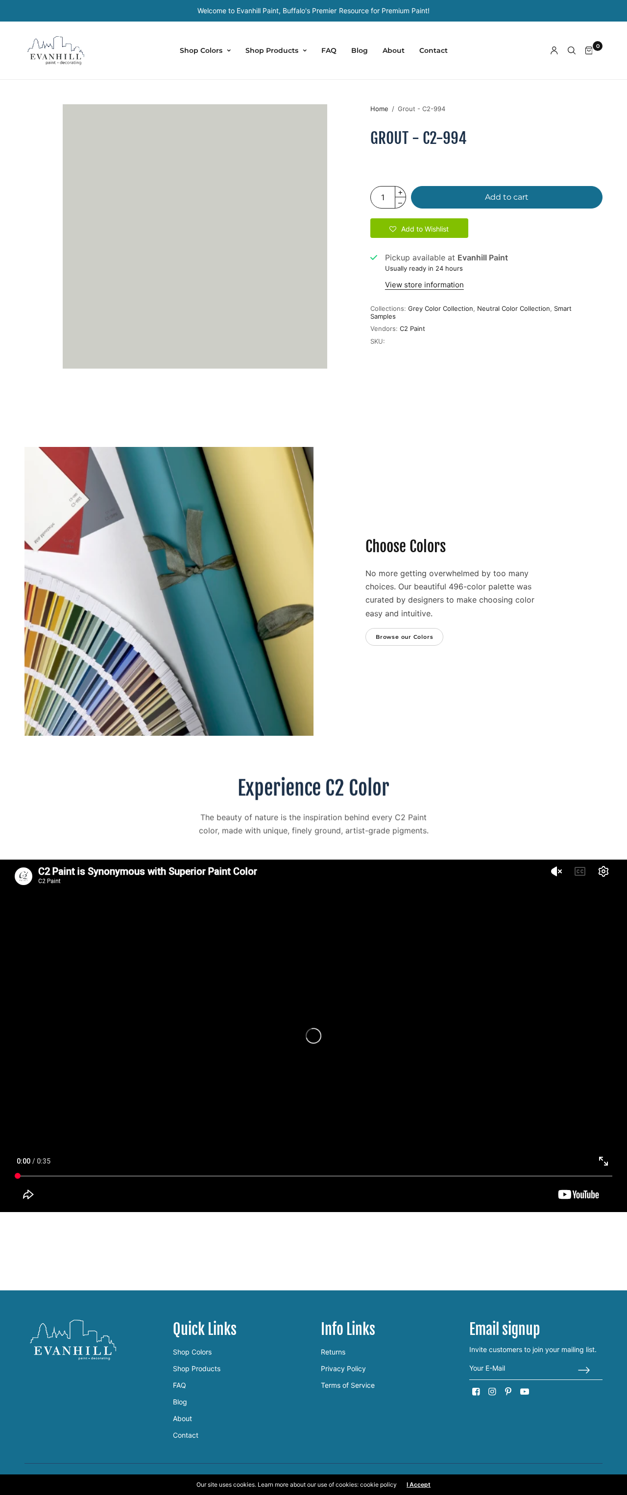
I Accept (419, 1485)
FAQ (329, 50)
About (394, 50)
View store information (424, 284)
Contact (433, 50)
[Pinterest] (508, 1391)
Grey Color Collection (440, 308)
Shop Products (271, 50)
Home (379, 109)
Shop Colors (201, 50)
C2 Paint (412, 328)
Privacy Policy (343, 1368)
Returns (333, 1352)
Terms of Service (348, 1385)
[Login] (554, 50)
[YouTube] (524, 1391)
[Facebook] (476, 1391)
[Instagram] (492, 1391)
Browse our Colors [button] (404, 636)
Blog (359, 50)
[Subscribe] (590, 1370)
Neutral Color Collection (513, 308)
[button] (419, 228)
